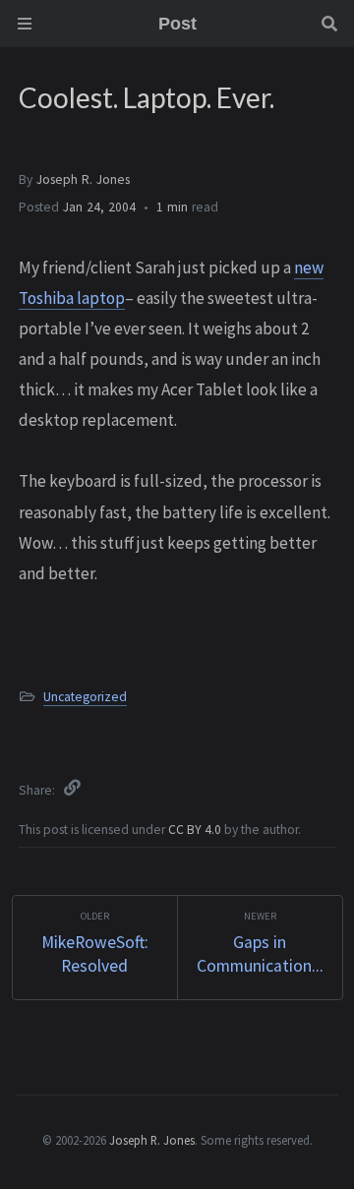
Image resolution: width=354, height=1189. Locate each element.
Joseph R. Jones (83, 179)
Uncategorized (85, 696)
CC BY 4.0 (196, 829)
